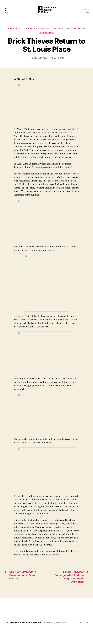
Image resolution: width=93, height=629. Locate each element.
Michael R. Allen (40, 58)
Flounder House (31, 29)
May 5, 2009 (59, 58)
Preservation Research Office (26, 622)
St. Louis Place (46, 32)
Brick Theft (14, 29)
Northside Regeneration (72, 29)
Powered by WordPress (55, 622)
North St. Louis (49, 29)
